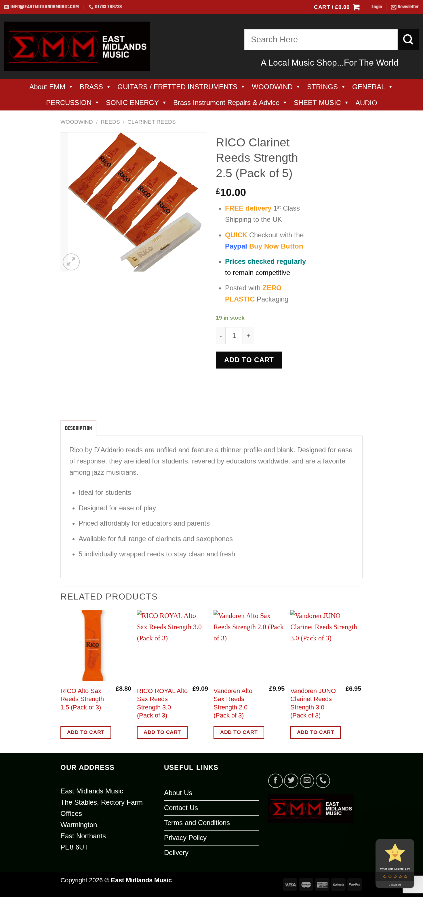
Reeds (110, 122)
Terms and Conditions (197, 823)
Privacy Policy (185, 837)
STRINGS (322, 87)
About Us (178, 793)
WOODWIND (272, 87)
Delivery (176, 852)
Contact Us (181, 808)
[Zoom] (71, 261)
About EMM (47, 87)
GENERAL (368, 87)
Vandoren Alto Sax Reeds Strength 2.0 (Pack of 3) (233, 703)
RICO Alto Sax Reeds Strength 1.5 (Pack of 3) (82, 699)
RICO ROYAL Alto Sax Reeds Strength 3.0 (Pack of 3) (162, 703)
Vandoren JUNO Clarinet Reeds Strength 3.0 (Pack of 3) (313, 703)
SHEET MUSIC (317, 102)
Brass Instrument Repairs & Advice (226, 102)
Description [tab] (78, 428)
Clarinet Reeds (151, 122)
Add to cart (249, 360)
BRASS (91, 87)
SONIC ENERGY (132, 102)
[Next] (361, 681)
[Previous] (60, 681)
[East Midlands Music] (77, 46)
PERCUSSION (69, 102)
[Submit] (408, 39)
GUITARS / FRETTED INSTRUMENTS (177, 87)
